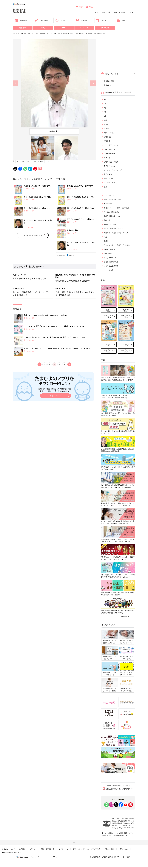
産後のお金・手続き (111, 162)
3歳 (23, 161)
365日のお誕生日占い (111, 212)
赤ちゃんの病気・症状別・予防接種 (117, 245)
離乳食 (104, 20)
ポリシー (33, 849)
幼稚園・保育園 (109, 153)
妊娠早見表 (23, 20)
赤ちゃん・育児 (119, 12)
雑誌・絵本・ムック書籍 (113, 199)
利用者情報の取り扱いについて (13, 852)
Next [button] (93, 83)
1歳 (105, 104)
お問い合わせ (123, 849)
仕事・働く (108, 158)
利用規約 (22, 849)
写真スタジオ (105, 28)
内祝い (91, 7)
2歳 (17, 161)
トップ (15, 33)
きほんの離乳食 (109, 249)
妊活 (131, 12)
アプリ (43, 28)
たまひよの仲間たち (111, 262)
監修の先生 (108, 253)
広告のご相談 (109, 849)
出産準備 (84, 20)
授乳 (105, 120)
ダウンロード (55, 396)
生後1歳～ (107, 85)
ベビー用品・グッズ (111, 145)
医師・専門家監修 (38, 161)
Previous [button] (15, 83)
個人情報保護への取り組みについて (104, 857)
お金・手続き (44, 20)
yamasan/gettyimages (95, 88)
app (48, 161)
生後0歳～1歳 (109, 81)
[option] (54, 83)
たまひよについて (110, 195)
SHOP (81, 7)
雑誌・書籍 (22, 28)
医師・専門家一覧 (47, 849)
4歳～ (29, 161)
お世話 (106, 128)
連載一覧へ (125, 616)
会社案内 (126, 857)
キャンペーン (84, 28)
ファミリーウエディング (113, 170)
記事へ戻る (54, 131)
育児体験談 (108, 174)
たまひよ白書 (108, 270)
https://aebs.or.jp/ (117, 829)
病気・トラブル (109, 133)
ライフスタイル (109, 166)
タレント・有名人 (110, 182)
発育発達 (107, 141)
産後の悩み (108, 137)
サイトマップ (63, 849)
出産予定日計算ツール (112, 216)
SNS (63, 28)
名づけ (63, 20)
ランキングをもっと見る (32, 235)
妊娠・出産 (106, 12)
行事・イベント (109, 149)
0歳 (105, 99)
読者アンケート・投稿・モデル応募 (117, 208)
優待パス (124, 20)
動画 (105, 187)
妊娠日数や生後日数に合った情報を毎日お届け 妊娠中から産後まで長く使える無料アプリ (55, 390)
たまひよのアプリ (110, 258)
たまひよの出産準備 (111, 266)
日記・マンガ (108, 178)
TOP (96, 12)
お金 (105, 237)
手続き (106, 241)
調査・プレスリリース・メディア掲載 (86, 849)
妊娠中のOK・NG (110, 224)
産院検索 (107, 220)
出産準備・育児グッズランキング (116, 233)
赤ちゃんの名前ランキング (113, 228)
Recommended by (61, 255)
